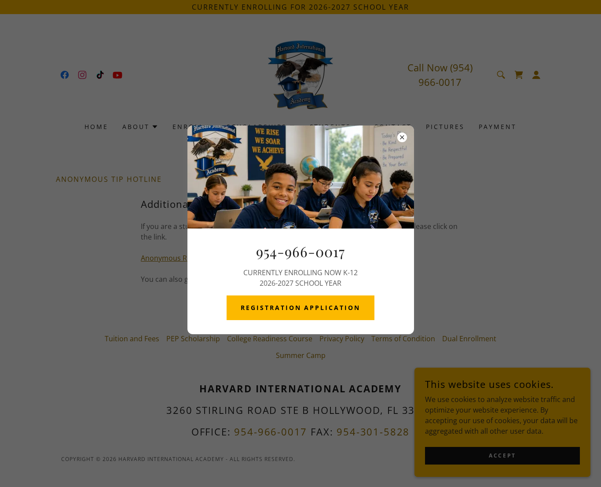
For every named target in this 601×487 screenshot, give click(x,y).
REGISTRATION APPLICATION (301, 307)
